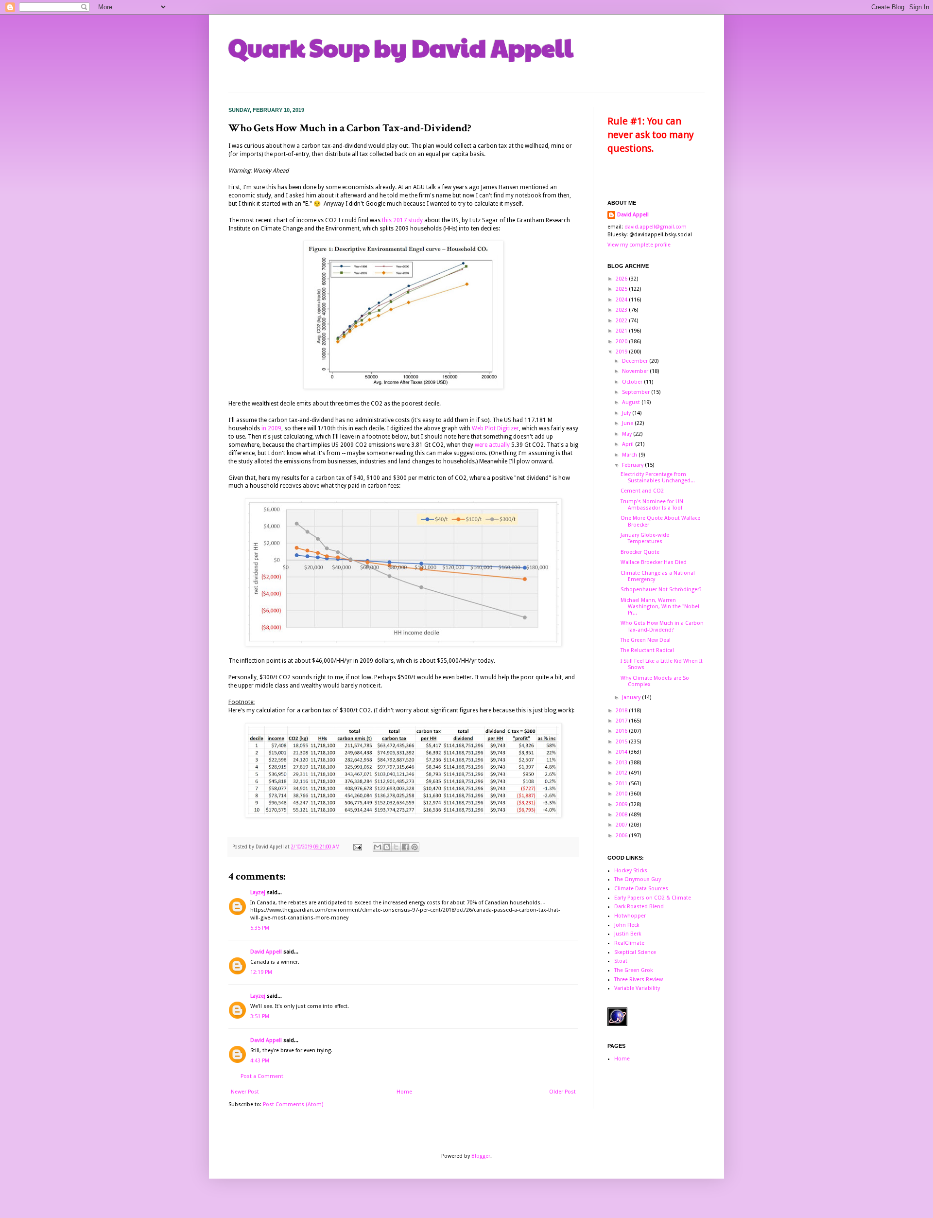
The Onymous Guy (637, 879)
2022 (622, 321)
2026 (622, 279)
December (635, 361)
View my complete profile (639, 245)
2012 (622, 773)
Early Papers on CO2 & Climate (652, 898)
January (632, 697)
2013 (622, 762)
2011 (622, 783)
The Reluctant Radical (647, 650)
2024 (622, 300)
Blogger (480, 1156)
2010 (622, 794)
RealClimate (629, 943)
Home (404, 1092)
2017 (622, 721)
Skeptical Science (635, 952)
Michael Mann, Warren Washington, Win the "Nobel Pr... (660, 606)
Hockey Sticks (630, 870)
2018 (622, 710)
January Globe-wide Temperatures (645, 538)
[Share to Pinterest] (414, 847)
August (631, 402)
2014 (622, 752)
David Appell (266, 952)
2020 (622, 341)
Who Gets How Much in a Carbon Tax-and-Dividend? (662, 626)
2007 (622, 825)
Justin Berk (627, 934)
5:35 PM (259, 928)
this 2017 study (402, 220)
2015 (622, 742)
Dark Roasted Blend (639, 906)
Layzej (257, 892)
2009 (622, 804)
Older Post (562, 1092)
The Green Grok (633, 970)
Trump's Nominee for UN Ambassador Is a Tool (652, 504)
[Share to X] (396, 847)
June (628, 423)
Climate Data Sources (641, 888)
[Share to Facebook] (405, 847)
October (633, 382)
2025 (622, 289)
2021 (622, 331)
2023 (622, 310)
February (633, 465)
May (627, 434)
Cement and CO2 (642, 491)
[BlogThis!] (387, 847)
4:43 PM (259, 1061)
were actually (492, 444)
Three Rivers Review (638, 979)
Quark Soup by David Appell (400, 47)
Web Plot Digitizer (495, 428)
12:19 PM (261, 972)
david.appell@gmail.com (655, 227)
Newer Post (245, 1092)
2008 (622, 815)
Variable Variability (637, 988)
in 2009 (271, 428)
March (630, 455)
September (636, 392)
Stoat (620, 961)
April (628, 444)
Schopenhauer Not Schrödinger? (661, 589)
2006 (622, 835)
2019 (622, 352)
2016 (622, 731)
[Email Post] (357, 846)
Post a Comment (262, 1076)
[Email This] (377, 847)
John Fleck (626, 925)
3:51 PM (259, 1016)
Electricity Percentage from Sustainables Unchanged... (658, 477)
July (627, 413)
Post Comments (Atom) (293, 1104)
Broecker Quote (640, 552)
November (636, 371)
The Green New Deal (646, 640)
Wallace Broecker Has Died (654, 562)
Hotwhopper (630, 916)
